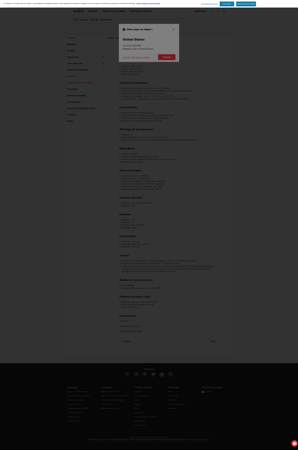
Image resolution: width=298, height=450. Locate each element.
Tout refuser (227, 4)
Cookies (138, 3)
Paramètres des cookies (209, 4)
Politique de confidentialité (151, 3)
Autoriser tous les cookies (246, 4)
